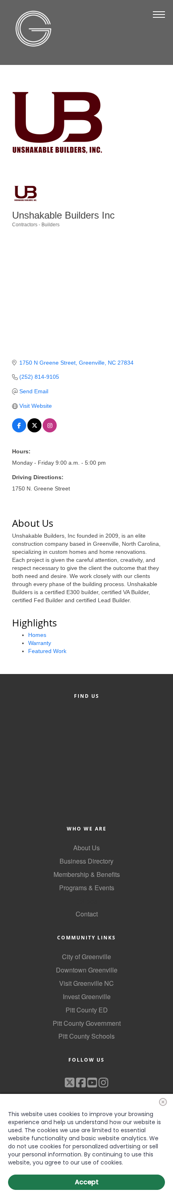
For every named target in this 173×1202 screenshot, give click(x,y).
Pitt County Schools (86, 1036)
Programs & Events (86, 887)
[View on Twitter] (34, 430)
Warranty (39, 643)
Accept (87, 1182)
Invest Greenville (87, 996)
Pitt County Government (87, 1023)
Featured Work (47, 651)
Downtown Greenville (86, 970)
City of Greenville (86, 956)
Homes (37, 635)
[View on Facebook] (19, 430)
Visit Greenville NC (86, 983)
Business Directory (86, 861)
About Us (86, 847)
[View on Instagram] (50, 430)
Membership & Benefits (87, 874)
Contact (87, 913)
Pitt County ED (87, 1009)
